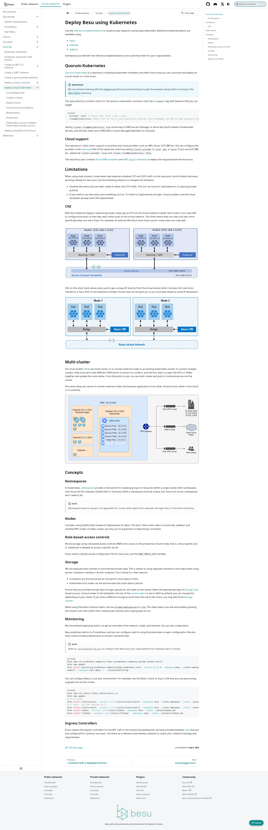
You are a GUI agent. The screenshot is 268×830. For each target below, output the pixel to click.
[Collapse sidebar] (21, 768)
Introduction (50, 782)
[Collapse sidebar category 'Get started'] (37, 17)
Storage (211, 51)
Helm (72, 40)
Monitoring (212, 55)
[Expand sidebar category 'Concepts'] (37, 42)
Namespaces (213, 38)
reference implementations (88, 30)
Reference (49, 798)
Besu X (185, 790)
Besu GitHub (188, 794)
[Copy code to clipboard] (195, 113)
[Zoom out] (190, 229)
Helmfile (74, 45)
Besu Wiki (186, 786)
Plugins (67, 4)
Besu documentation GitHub (195, 798)
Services (140, 790)
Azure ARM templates (107, 159)
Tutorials (48, 794)
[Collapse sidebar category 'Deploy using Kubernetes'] (37, 87)
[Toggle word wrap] (190, 113)
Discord (185, 782)
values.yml (86, 149)
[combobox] (250, 4)
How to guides (51, 786)
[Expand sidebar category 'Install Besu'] (37, 27)
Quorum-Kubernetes (76, 72)
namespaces (87, 487)
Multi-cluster (211, 30)
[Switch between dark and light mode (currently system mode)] (228, 4)
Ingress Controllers (216, 59)
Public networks (29, 4)
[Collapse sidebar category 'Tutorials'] (37, 47)
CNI (127, 194)
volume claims (138, 593)
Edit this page (76, 747)
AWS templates (135, 159)
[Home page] (67, 13)
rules (187, 729)
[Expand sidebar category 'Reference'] (37, 135)
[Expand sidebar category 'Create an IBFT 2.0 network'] (37, 66)
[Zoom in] (185, 229)
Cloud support (214, 18)
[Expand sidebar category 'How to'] (37, 37)
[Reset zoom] (194, 229)
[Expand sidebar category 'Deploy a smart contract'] (37, 82)
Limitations (210, 22)
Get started (141, 786)
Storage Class (191, 589)
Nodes (210, 42)
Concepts (209, 34)
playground (110, 89)
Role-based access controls (219, 46)
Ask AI (258, 823)
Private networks (51, 3)
